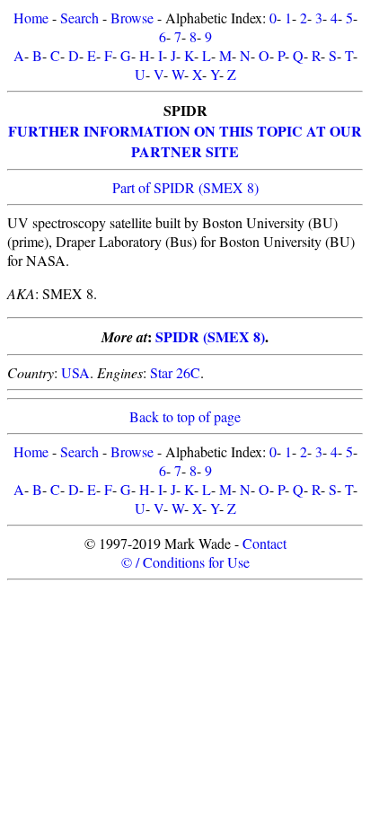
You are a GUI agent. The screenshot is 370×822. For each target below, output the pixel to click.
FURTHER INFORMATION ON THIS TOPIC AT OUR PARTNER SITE (185, 141)
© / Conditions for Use (185, 561)
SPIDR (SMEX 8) (210, 336)
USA (75, 372)
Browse (132, 17)
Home (30, 17)
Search (79, 17)
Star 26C (175, 372)
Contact (264, 543)
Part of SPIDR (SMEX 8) (185, 187)
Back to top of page (185, 416)
